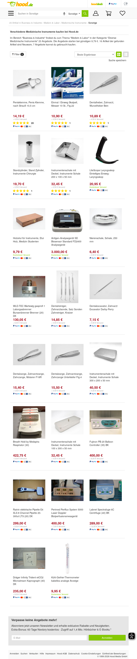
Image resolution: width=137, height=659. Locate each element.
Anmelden (107, 637)
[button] (126, 3)
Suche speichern (117, 60)
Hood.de (20, 4)
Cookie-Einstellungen (91, 653)
